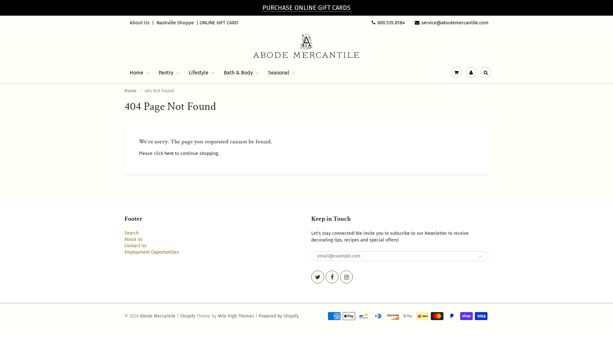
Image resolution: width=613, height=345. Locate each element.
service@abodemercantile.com (454, 23)
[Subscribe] (480, 256)
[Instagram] (346, 277)
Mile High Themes (236, 316)
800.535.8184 (391, 23)
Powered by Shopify (279, 316)
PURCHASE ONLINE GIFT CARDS (306, 8)
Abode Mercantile (158, 316)
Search (132, 233)
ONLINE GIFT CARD (219, 23)
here (169, 153)
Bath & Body (238, 73)
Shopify (187, 316)
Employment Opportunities (152, 252)
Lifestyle (198, 73)
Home (136, 73)
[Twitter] (317, 277)
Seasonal (278, 73)
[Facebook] (332, 277)
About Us (139, 23)
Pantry (166, 73)
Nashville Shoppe (175, 23)
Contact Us (136, 246)
